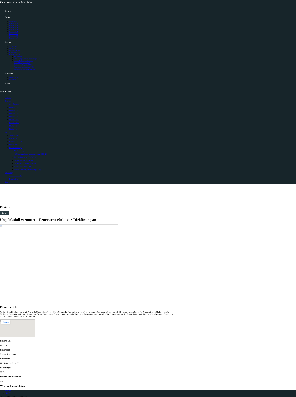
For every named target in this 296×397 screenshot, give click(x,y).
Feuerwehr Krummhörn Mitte (16, 2)
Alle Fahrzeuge (19, 151)
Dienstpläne (13, 179)
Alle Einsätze (14, 104)
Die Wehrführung (15, 141)
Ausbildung (9, 173)
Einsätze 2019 (14, 129)
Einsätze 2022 (14, 120)
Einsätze (8, 101)
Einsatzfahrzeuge (15, 148)
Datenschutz (8, 392)
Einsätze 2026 (14, 107)
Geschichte (13, 138)
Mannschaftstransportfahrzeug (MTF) (27, 170)
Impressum (8, 390)
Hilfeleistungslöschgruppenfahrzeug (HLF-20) (30, 154)
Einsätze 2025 (14, 110)
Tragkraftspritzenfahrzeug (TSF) (25, 166)
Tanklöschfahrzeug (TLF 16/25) (25, 157)
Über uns (8, 132)
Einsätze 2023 (14, 116)
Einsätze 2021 (14, 123)
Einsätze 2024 (14, 113)
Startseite (8, 98)
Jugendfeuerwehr (15, 176)
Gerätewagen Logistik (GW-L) (25, 163)
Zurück (4, 213)
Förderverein (13, 145)
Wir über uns (13, 135)
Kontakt (7, 182)
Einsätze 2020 (14, 126)
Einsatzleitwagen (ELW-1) (23, 160)
